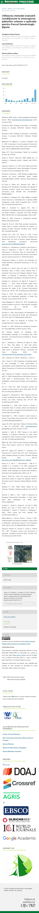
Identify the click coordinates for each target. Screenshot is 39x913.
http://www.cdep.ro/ (31, 426)
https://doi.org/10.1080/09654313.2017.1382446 (16, 460)
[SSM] (19, 879)
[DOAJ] (19, 775)
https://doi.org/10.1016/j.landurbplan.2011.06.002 (16, 354)
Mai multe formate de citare (13, 603)
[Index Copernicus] (19, 831)
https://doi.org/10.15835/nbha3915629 (13, 244)
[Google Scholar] (19, 840)
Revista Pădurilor (8, 744)
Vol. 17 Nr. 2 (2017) (18, 8)
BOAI (35, 655)
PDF (6, 569)
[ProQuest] (4, 803)
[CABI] (6, 765)
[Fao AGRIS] (12, 799)
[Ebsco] (16, 815)
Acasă (4, 8)
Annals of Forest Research (11, 734)
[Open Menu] (2, 2)
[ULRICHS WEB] (17, 822)
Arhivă (9, 8)
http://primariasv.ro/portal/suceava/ (22, 120)
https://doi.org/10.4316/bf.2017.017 (16, 65)
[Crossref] (19, 789)
